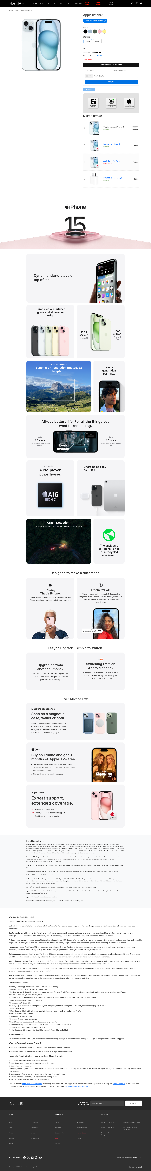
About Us (58, 1127)
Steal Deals (87, 3)
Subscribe (134, 1103)
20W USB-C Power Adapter (113, 178)
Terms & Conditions (107, 1127)
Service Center (98, 3)
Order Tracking (111, 3)
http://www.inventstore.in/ (32, 1084)
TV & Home (34, 1122)
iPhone (42, 3)
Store (35, 3)
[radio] (85, 31)
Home (11, 10)
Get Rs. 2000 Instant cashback (94, 20)
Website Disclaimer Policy (131, 1122)
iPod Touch (34, 1127)
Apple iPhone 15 (119, 1084)
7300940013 (137, 1157)
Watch (61, 3)
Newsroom (80, 1122)
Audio (68, 3)
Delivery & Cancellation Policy (109, 1134)
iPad (49, 3)
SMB (56, 1138)
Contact (79, 1138)
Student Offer (59, 1133)
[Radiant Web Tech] (135, 1167)
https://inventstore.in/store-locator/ (78, 1086)
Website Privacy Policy (108, 1122)
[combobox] (89, 76)
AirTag (33, 1133)
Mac (55, 3)
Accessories (78, 3)
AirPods (11, 1138)
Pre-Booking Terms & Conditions (130, 1128)
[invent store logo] (17, 3)
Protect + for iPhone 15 (111, 144)
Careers (57, 1144)
